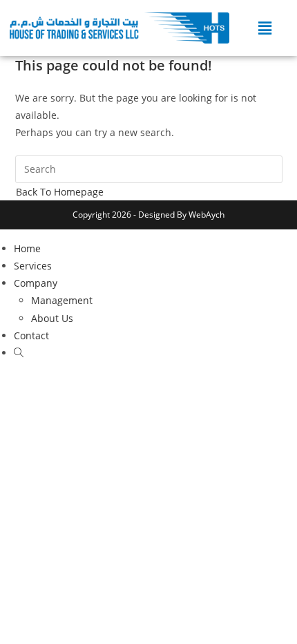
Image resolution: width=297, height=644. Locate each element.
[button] (265, 28)
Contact (31, 335)
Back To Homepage (60, 191)
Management (62, 300)
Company (35, 283)
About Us (52, 318)
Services (33, 265)
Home (27, 248)
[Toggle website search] (18, 352)
